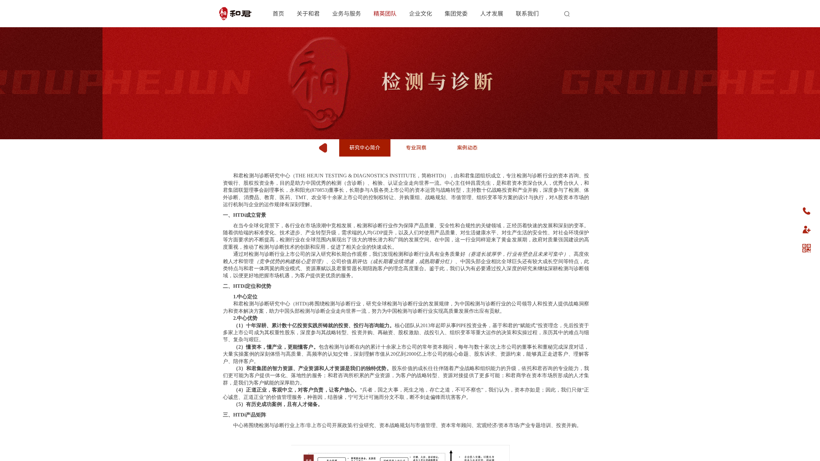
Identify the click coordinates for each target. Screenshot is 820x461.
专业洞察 (416, 148)
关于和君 (308, 13)
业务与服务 (346, 13)
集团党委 (456, 13)
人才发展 (491, 13)
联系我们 (527, 13)
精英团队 (385, 13)
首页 (278, 13)
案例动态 (467, 148)
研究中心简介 (364, 148)
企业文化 (420, 13)
